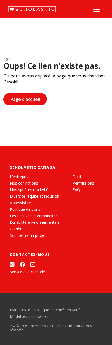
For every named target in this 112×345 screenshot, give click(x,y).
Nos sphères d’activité (29, 189)
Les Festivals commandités (34, 215)
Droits (78, 176)
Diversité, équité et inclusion (34, 196)
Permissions (83, 183)
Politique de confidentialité (57, 309)
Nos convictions (24, 183)
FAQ (76, 189)
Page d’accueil (25, 99)
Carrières (18, 228)
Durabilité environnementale (35, 222)
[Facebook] (22, 264)
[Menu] (96, 9)
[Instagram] (12, 264)
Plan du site (20, 309)
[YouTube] (32, 264)
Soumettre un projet (28, 235)
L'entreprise (20, 176)
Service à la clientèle (27, 271)
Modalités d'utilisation (29, 316)
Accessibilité (20, 202)
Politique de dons (25, 209)
